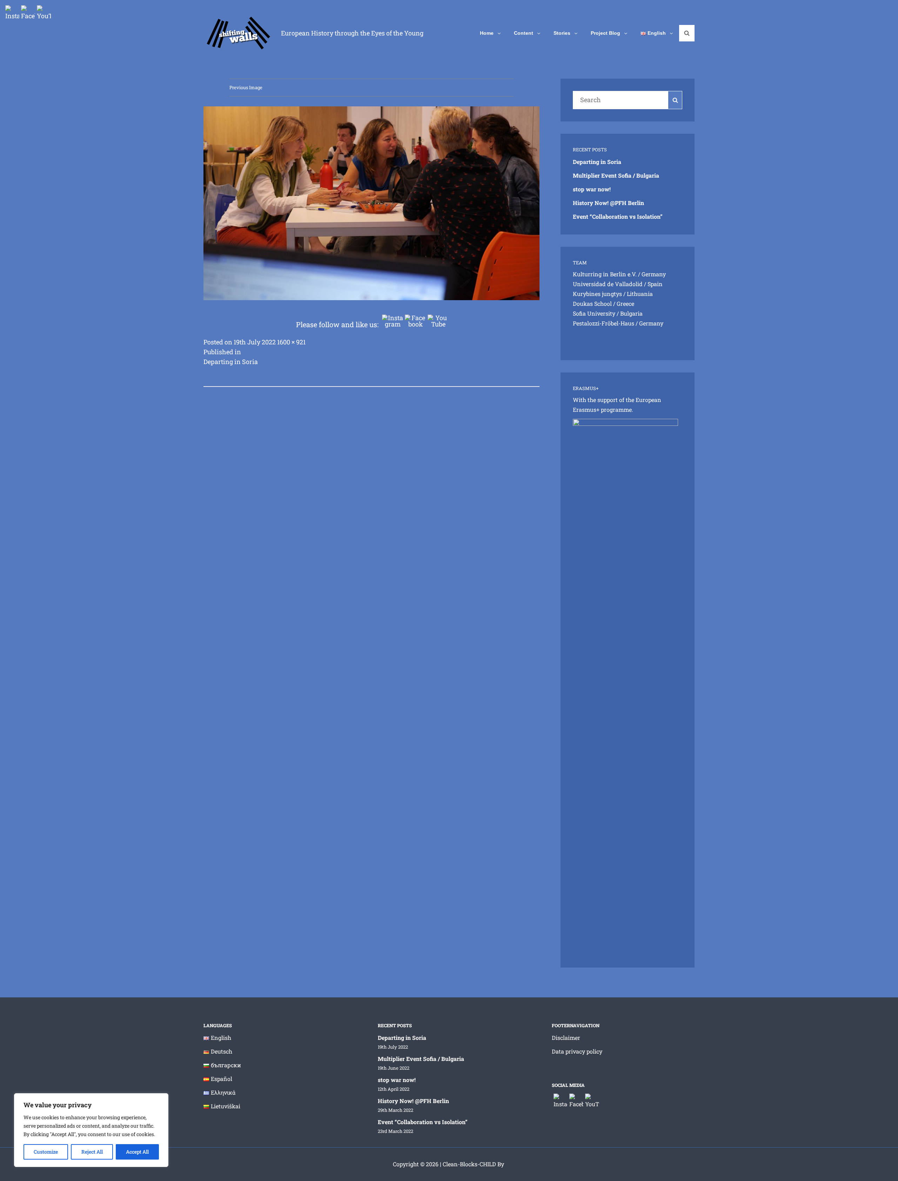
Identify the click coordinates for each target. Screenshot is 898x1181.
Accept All (137, 1151)
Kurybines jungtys (597, 293)
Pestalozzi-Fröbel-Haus (603, 323)
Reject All (92, 1151)
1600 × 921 (291, 342)
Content (523, 33)
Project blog (605, 33)
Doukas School (592, 303)
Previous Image (245, 87)
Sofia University (594, 313)
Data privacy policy (577, 1051)
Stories (562, 33)
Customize (46, 1151)
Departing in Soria (597, 161)
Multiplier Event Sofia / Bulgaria (616, 175)
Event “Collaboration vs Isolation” (618, 216)
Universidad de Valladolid (608, 284)
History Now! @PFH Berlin (608, 202)
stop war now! (592, 189)
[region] (91, 1130)
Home (487, 33)
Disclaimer (566, 1037)
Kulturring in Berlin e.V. (605, 274)
